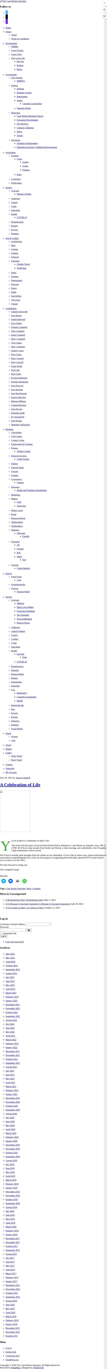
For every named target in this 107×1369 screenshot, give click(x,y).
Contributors (11, 308)
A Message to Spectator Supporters (54, 904)
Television (15, 300)
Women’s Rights (24, 194)
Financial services (19, 456)
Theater (14, 304)
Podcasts (15, 284)
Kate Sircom (16, 409)
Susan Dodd (16, 366)
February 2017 (12, 1277)
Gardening (15, 179)
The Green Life (18, 58)
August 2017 (11, 1254)
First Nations (16, 78)
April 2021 (10, 1082)
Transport (15, 541)
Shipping (15, 530)
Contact (9, 764)
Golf (13, 740)
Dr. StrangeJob (17, 417)
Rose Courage (17, 358)
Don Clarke (16, 354)
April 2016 (10, 1312)
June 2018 (10, 1215)
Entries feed (11, 1352)
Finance (14, 448)
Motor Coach (17, 510)
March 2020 (11, 1133)
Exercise (20, 654)
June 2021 (10, 1075)
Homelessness (17, 222)
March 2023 (11, 993)
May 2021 (10, 1078)
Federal (14, 85)
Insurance (15, 487)
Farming (15, 156)
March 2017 (11, 1273)
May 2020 (10, 1125)
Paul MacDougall (19, 393)
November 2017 (13, 1242)
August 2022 (11, 1020)
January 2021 (11, 1094)
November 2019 (13, 1149)
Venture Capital (23, 451)
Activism (15, 191)
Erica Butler (16, 323)
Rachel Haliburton (19, 378)
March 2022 (11, 1039)
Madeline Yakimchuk (20, 425)
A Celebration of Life (20, 784)
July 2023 (10, 977)
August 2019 (11, 1160)
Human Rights (17, 674)
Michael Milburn (18, 401)
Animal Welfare (18, 631)
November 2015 (13, 1332)
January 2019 (11, 1188)
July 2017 (10, 1258)
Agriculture (11, 152)
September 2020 (13, 1110)
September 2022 (13, 1016)
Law (13, 690)
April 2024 (10, 962)
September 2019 (13, 1156)
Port (24, 560)
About (8, 31)
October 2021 (12, 1059)
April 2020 (10, 1129)
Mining (14, 499)
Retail (13, 514)
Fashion (14, 253)
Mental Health (17, 705)
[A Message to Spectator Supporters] (22, 904)
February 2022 (12, 1043)
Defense (20, 89)
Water (19, 556)
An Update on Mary (35, 908)
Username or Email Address (12, 924)
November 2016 (13, 1289)
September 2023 (13, 969)
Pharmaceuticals (18, 518)
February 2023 (12, 997)
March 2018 (11, 1227)
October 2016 (12, 1293)
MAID (20, 701)
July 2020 (10, 1117)
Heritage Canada (24, 92)
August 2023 (11, 973)
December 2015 (13, 1328)
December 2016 (13, 1285)
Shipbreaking (17, 522)
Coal (19, 580)
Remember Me (9, 933)
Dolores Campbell (19, 327)
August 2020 (11, 1114)
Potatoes (26, 170)
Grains (25, 166)
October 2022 (12, 1012)
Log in (8, 1348)
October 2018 (12, 1199)
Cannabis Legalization (32, 103)
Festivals (15, 257)
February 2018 (12, 1230)
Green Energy (17, 50)
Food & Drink (17, 467)
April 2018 (10, 1223)
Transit (20, 135)
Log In (3, 936)
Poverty (14, 230)
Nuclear (14, 588)
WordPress (16, 1367)
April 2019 (10, 1176)
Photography (16, 280)
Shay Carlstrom (18, 347)
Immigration (22, 96)
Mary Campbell (18, 339)
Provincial (15, 140)
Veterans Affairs (24, 108)
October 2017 (12, 1246)
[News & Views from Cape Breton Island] (13, 1)
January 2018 (11, 1234)
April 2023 (10, 989)
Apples (25, 162)
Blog (13, 245)
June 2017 (10, 1262)
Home (8, 28)
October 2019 (12, 1153)
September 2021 (13, 1063)
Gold (19, 502)
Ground (20, 549)
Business (9, 429)
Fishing (14, 464)
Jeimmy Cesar (17, 350)
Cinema (14, 249)
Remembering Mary (35, 900)
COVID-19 (22, 217)
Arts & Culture (12, 238)
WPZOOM (38, 1367)
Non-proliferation (24, 619)
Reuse (19, 69)
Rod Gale (15, 370)
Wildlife (14, 46)
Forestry (14, 471)
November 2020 (13, 1102)
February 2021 (12, 1090)
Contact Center (17, 440)
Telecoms (21, 533)
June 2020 (10, 1121)
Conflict (14, 639)
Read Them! (16, 760)
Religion (15, 234)
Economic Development (27, 120)
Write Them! (16, 756)
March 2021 (11, 1086)
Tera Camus (16, 343)
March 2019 (11, 1180)
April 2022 (10, 1036)
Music (14, 272)
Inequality (15, 686)
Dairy (19, 174)
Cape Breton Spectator (15, 888)
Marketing (15, 495)
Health (14, 214)
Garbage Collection (25, 128)
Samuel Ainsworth (19, 311)
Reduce (20, 65)
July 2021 (10, 1071)
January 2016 (11, 1324)
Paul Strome (16, 421)
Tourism (14, 565)
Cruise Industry (23, 568)
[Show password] (28, 930)
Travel (8, 745)
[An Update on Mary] (16, 908)
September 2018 (13, 1203)
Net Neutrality (23, 615)
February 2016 (12, 1320)
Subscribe (10, 768)
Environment (11, 43)
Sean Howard (17, 386)
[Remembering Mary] (15, 900)
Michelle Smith (18, 413)
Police (19, 131)
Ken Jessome (17, 389)
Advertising (16, 432)
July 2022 (10, 1024)
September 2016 (13, 1297)
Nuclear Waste (23, 591)
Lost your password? (15, 942)
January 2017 (11, 1281)
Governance (16, 479)
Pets (13, 709)
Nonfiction (21, 268)
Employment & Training (22, 444)
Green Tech (16, 54)
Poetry (14, 288)
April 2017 (10, 1269)
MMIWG (21, 81)
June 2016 (10, 1305)
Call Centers (16, 436)
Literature (15, 261)
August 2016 (11, 1301)
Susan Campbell (23, 778)
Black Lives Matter (25, 607)
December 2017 (13, 1238)
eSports (14, 736)
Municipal (15, 113)
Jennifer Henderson (19, 382)
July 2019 (10, 1164)
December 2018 (13, 1192)
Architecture (16, 241)
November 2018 (13, 1195)
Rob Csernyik (17, 362)
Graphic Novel (23, 264)
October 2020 (12, 1106)
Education (15, 210)
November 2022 (13, 1008)
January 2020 (11, 1141)
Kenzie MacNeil (18, 397)
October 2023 (12, 965)
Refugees (15, 721)
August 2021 (11, 1067)
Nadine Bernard (18, 319)
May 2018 (10, 1219)
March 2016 (11, 1316)
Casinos (20, 482)
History (9, 749)
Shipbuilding (16, 526)
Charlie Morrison (18, 405)
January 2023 (11, 1000)
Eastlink (25, 536)
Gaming (14, 475)
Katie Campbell (18, 335)
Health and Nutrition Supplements (32, 490)
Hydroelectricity (18, 584)
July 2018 (10, 1211)
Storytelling (16, 296)
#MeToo (20, 603)
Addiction (15, 198)
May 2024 (10, 958)
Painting (14, 276)
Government (11, 74)
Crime (14, 206)
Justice (20, 100)
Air (18, 545)
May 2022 (10, 1032)
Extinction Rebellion (26, 611)
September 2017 (13, 1250)
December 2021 (13, 1051)
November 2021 (13, 1055)
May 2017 (10, 1266)
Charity (14, 202)
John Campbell (17, 331)
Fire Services (22, 124)
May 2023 (10, 985)
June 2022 (10, 1028)
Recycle (20, 61)
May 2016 (10, 1308)
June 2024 (10, 954)
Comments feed (12, 1356)
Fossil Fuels (16, 577)
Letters (9, 753)
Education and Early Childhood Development (37, 147)
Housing (15, 670)
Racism (14, 717)
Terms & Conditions (20, 39)
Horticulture (16, 183)
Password (4, 927)
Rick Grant (16, 374)
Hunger (14, 226)
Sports (8, 733)
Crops (19, 159)
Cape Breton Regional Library (30, 116)
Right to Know (23, 623)
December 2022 (13, 1004)
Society (9, 187)
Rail (18, 552)
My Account (11, 772)
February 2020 (12, 1137)
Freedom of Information (27, 143)
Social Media (17, 729)
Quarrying (21, 506)
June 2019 (10, 1168)
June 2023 (10, 981)
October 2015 (12, 1336)
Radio (13, 292)
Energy (9, 573)
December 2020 (13, 1098)
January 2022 (11, 1047)
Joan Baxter (16, 315)
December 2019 (13, 1145)
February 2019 (12, 1184)
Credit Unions (23, 459)
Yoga (24, 657)
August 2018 (11, 1207)
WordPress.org (12, 1360)
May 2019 (10, 1172)
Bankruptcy (22, 693)
